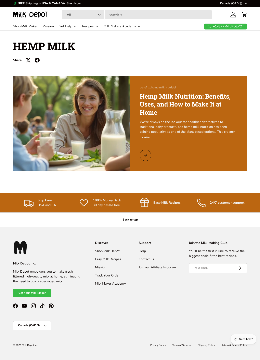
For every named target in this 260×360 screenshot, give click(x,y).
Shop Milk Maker (25, 26)
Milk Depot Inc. (30, 345)
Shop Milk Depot (107, 251)
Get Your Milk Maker (32, 293)
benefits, (145, 87)
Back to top (130, 220)
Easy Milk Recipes (108, 259)
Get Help (65, 26)
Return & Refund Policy (234, 345)
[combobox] (137, 14)
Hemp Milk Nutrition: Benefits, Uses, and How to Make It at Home (185, 104)
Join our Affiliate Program (157, 267)
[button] (244, 14)
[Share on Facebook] (37, 60)
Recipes (88, 26)
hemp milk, (158, 87)
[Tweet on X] (28, 60)
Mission (48, 26)
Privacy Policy (158, 345)
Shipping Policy (206, 345)
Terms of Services (181, 345)
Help (142, 251)
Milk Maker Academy (110, 283)
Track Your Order (107, 275)
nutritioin (171, 87)
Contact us (146, 259)
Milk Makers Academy (120, 26)
